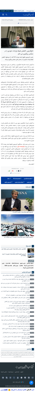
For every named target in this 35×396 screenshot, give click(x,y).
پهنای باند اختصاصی (23, 352)
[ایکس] (13, 378)
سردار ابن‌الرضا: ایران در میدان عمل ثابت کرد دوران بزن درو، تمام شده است (15, 284)
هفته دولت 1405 (8, 266)
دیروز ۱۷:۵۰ (32, 305)
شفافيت (21, 266)
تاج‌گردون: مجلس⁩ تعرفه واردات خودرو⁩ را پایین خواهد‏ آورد (13, 249)
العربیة (19, 11)
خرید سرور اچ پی (24, 354)
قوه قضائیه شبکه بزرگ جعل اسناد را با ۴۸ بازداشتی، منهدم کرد (16, 324)
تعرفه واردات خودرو (19, 182)
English (15, 11)
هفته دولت (8, 263)
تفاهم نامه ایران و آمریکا (28, 268)
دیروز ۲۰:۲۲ (32, 283)
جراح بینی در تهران (13, 352)
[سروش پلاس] (25, 378)
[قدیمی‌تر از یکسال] (17, 200)
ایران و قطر (15, 266)
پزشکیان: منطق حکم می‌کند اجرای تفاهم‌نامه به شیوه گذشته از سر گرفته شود (15, 292)
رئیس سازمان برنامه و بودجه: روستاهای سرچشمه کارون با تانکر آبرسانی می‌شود (16, 329)
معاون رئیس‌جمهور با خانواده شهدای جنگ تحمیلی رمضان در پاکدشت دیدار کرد (16, 337)
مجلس (32, 20)
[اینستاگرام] (10, 378)
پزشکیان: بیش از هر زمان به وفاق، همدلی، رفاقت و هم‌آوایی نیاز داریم (15, 298)
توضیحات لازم (20, 147)
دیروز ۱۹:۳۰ (32, 291)
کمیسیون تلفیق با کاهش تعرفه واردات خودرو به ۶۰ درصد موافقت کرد (18, 237)
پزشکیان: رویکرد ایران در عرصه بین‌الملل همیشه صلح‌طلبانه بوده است (16, 312)
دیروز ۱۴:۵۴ (32, 320)
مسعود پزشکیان (30, 263)
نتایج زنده (3, 11)
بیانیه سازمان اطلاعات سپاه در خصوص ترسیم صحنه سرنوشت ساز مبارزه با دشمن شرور (15, 288)
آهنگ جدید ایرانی (5, 352)
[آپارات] (2, 378)
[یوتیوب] (17, 378)
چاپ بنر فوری (31, 352)
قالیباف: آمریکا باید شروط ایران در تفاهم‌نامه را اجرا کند (18, 295)
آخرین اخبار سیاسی (26, 272)
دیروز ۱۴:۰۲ (32, 328)
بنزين (3, 263)
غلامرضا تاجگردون (28, 178)
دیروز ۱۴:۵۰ (32, 324)
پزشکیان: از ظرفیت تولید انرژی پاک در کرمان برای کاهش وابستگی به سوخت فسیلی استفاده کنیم (17, 302)
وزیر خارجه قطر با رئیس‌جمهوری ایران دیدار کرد (19, 306)
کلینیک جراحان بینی (17, 356)
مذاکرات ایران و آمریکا (28, 266)
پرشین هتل (4, 354)
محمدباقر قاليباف (15, 263)
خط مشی (17, 372)
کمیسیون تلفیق (8, 182)
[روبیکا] (32, 378)
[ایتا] (28, 378)
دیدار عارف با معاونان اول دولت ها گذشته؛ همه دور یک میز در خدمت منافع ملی (16, 280)
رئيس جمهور (22, 263)
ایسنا (28, 14)
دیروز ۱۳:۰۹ (32, 343)
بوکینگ (9, 354)
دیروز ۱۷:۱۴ (32, 308)
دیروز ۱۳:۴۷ (32, 336)
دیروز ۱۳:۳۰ (32, 340)
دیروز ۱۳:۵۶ (32, 332)
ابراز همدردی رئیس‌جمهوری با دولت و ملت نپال (19, 326)
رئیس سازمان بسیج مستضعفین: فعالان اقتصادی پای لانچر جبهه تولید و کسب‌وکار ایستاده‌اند (15, 321)
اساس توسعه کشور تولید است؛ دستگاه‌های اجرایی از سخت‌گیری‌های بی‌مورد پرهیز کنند (18, 308)
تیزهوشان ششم (16, 354)
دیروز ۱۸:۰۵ (32, 297)
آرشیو (12, 11)
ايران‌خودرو (29, 182)
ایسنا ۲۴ (8, 11)
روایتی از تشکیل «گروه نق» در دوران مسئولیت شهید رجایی (17, 341)
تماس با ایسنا (4, 372)
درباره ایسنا (10, 372)
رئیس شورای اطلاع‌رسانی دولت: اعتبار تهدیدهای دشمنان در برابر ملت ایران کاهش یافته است (15, 316)
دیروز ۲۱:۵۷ (32, 275)
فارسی (22, 11)
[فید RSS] (6, 378)
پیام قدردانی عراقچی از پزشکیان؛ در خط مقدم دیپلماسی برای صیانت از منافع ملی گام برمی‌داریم (16, 276)
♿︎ (31, 383)
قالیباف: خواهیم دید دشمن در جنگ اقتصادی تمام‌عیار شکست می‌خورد (16, 344)
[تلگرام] (21, 378)
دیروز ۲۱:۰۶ (32, 279)
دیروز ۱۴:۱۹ (32, 326)
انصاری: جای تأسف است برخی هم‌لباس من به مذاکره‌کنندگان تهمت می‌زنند (16, 333)
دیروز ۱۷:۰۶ (32, 312)
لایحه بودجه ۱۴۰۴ (16, 178)
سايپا (8, 178)
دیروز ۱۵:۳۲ (32, 316)
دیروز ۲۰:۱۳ (32, 287)
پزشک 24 (31, 354)
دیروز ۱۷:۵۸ (32, 301)
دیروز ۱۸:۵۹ (32, 295)
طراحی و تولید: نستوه (17, 382)
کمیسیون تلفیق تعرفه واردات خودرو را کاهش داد (23, 212)
